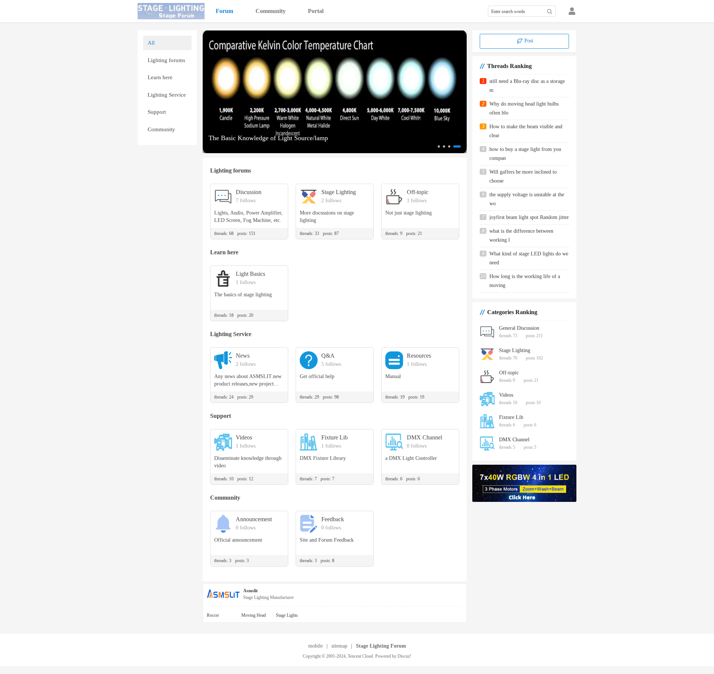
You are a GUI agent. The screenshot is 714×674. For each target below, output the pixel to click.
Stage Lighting (514, 350)
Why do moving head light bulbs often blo (524, 108)
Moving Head (253, 615)
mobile (315, 646)
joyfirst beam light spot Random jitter (529, 217)
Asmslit (250, 590)
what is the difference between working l (521, 235)
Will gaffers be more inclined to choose (523, 176)
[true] (549, 11)
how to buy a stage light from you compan (525, 153)
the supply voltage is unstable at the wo (526, 199)
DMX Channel (514, 439)
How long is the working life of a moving (524, 281)
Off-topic (509, 372)
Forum (224, 11)
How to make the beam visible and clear (525, 131)
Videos (506, 395)
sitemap (339, 646)
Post (528, 40)
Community (270, 11)
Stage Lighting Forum (381, 646)
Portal (316, 11)
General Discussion (519, 328)
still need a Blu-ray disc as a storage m (527, 85)
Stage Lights (287, 615)
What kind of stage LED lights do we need (528, 258)
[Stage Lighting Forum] (171, 11)
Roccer (213, 615)
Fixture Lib (511, 417)
